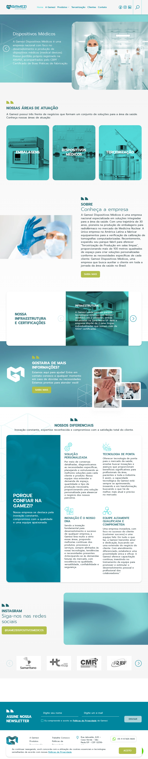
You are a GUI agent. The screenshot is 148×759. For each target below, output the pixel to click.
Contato (102, 7)
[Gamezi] (16, 7)
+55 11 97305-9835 (126, 738)
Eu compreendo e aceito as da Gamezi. (76, 720)
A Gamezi (50, 7)
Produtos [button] (62, 7)
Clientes (91, 7)
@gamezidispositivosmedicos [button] (24, 630)
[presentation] (6, 48)
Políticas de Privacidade (85, 720)
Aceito (127, 750)
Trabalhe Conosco (61, 737)
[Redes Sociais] (120, 7)
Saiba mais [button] (90, 274)
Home (40, 7)
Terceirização (78, 7)
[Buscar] (137, 7)
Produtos (33, 741)
